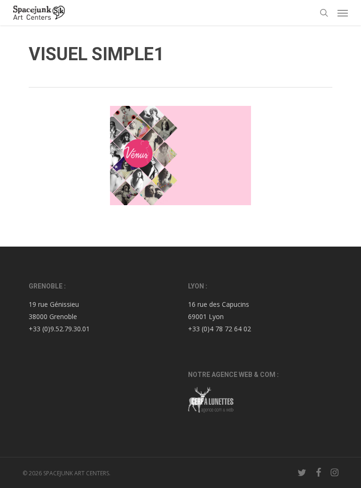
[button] (342, 12)
